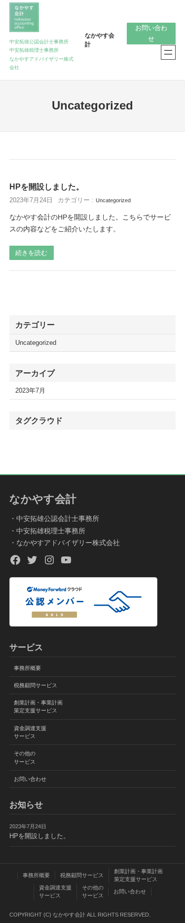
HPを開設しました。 (46, 187)
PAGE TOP (171, 887)
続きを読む (31, 253)
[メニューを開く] (168, 52)
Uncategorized (113, 200)
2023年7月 (30, 390)
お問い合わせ (151, 33)
